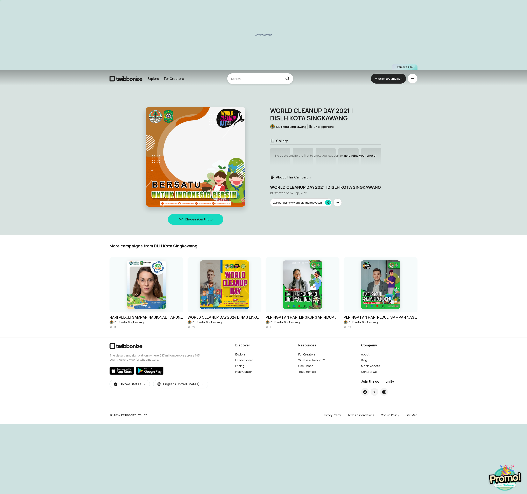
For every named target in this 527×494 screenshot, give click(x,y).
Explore (153, 78)
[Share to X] (374, 391)
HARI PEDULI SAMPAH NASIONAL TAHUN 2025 (146, 317)
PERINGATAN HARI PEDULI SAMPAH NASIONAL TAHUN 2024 (380, 317)
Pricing (239, 366)
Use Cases (305, 366)
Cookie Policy (390, 415)
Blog (364, 360)
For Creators (174, 78)
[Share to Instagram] (384, 391)
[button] (287, 78)
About (365, 354)
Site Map (411, 415)
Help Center (243, 372)
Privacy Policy (332, 415)
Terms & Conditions (360, 415)
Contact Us (369, 372)
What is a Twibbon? (311, 360)
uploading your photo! (360, 155)
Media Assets (370, 366)
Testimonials (307, 372)
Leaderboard (244, 360)
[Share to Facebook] (365, 391)
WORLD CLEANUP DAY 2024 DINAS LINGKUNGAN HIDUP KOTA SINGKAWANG (224, 317)
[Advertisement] (263, 35)
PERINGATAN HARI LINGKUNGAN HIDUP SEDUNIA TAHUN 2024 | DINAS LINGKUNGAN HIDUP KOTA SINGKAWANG (302, 317)
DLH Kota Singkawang (129, 322)
